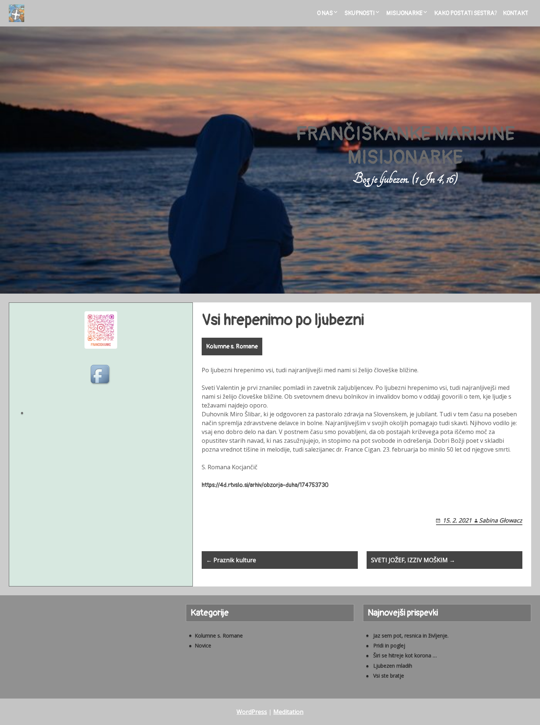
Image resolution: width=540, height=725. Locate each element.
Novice (203, 645)
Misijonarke (404, 13)
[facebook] (101, 375)
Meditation (288, 712)
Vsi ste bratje (388, 675)
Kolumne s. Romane (232, 346)
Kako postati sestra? (465, 13)
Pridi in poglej (389, 645)
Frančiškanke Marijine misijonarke (405, 145)
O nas (325, 13)
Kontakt (515, 13)
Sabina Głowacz (500, 520)
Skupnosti (360, 13)
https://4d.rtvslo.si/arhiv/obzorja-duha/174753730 (265, 485)
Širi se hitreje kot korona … (405, 655)
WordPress (252, 712)
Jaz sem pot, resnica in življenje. (411, 635)
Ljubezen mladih (392, 665)
